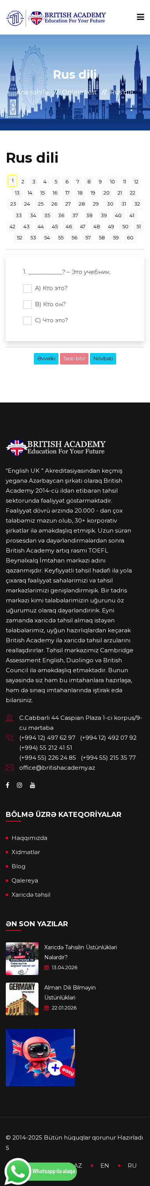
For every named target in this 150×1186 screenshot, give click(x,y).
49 (111, 226)
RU (132, 1165)
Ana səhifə (33, 92)
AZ (78, 1165)
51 (139, 226)
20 (106, 193)
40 (118, 215)
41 (132, 215)
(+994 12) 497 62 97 (47, 737)
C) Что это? (50, 320)
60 (130, 237)
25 (40, 204)
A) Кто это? (50, 288)
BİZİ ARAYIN (29, 396)
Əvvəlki (46, 358)
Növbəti (103, 358)
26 (54, 204)
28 (82, 204)
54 (47, 237)
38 (89, 215)
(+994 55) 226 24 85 (47, 757)
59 (116, 237)
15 (42, 193)
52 (19, 237)
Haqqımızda (29, 837)
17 (67, 193)
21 (120, 193)
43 (26, 226)
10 (112, 181)
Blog (18, 866)
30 (110, 204)
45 (55, 226)
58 (102, 237)
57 (88, 237)
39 (104, 215)
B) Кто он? (49, 304)
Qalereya (25, 880)
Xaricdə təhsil (31, 894)
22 (132, 193)
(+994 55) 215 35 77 (108, 757)
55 (60, 237)
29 (96, 204)
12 (136, 181)
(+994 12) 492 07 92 (108, 737)
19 (93, 193)
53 (33, 237)
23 (13, 204)
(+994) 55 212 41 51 (45, 747)
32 (137, 204)
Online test (79, 92)
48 (96, 226)
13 (17, 193)
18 (80, 193)
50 (125, 226)
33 (19, 215)
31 (124, 204)
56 (74, 237)
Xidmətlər (26, 852)
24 (27, 204)
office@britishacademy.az (57, 767)
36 (61, 215)
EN (104, 1165)
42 (12, 226)
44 (41, 226)
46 (69, 226)
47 (82, 226)
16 (55, 193)
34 (33, 215)
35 (47, 215)
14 (30, 193)
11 (124, 181)
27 (68, 204)
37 (75, 215)
